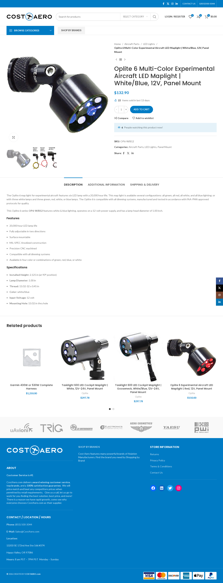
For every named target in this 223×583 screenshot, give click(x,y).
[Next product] (125, 59)
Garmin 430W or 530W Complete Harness (31, 386)
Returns (154, 454)
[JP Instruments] (81, 427)
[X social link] (168, 3)
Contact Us (156, 472)
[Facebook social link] (163, 3)
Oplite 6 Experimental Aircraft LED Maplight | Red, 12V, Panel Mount (191, 386)
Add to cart (141, 109)
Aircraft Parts (131, 43)
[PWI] (201, 427)
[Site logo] (29, 16)
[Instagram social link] (172, 3)
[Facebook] (153, 488)
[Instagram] (178, 488)
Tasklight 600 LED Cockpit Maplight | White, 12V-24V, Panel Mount (85, 386)
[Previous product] (116, 59)
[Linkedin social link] (177, 3)
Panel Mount (165, 146)
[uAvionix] (21, 427)
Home (117, 43)
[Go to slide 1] (110, 409)
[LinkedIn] (161, 488)
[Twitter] (170, 488)
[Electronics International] (111, 427)
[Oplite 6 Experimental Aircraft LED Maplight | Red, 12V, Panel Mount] (192, 357)
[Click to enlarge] (13, 137)
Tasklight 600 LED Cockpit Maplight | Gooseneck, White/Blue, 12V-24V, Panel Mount (138, 388)
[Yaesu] (172, 427)
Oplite (85, 393)
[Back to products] (120, 59)
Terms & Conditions (161, 466)
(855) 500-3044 (23, 524)
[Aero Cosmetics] (142, 427)
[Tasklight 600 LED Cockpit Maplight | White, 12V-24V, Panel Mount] (85, 357)
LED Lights (149, 43)
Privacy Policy (157, 460)
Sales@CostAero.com (27, 531)
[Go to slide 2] (113, 409)
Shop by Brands (71, 30)
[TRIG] (51, 427)
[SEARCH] (155, 17)
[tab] (73, 182)
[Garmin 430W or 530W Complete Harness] (31, 357)
